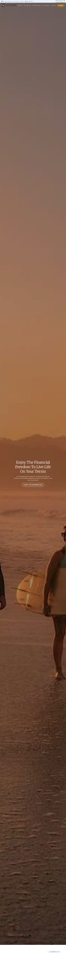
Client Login (60, 1)
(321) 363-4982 (30, 1)
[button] (20, 5)
